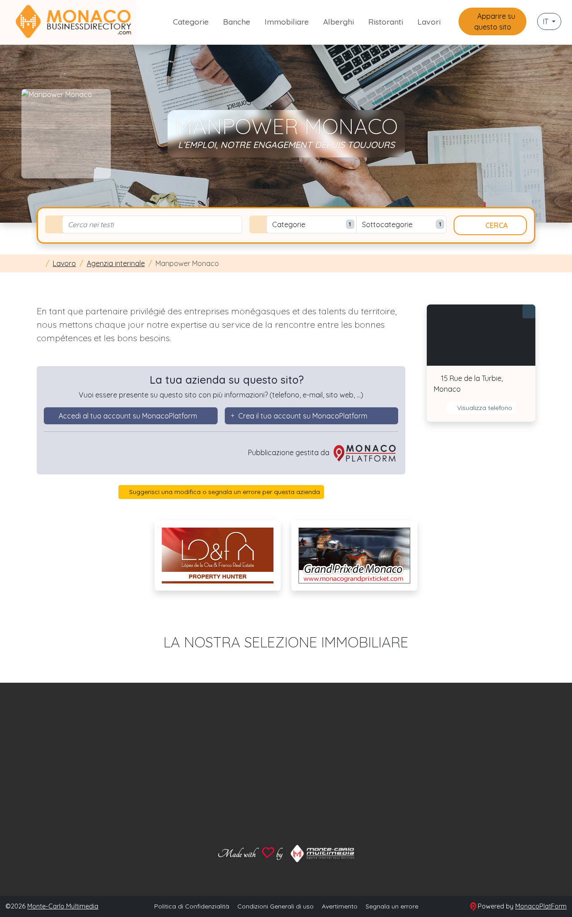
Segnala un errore (392, 906)
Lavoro (64, 263)
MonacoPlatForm (541, 906)
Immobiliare (287, 21)
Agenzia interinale (116, 263)
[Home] (39, 263)
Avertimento (340, 906)
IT (546, 21)
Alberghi (338, 21)
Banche (236, 21)
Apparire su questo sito (494, 21)
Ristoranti (385, 21)
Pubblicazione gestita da (289, 452)
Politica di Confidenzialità (191, 906)
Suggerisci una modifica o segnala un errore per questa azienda (223, 492)
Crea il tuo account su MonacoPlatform (302, 415)
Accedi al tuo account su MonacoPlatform (128, 415)
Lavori (429, 21)
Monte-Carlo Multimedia (62, 906)
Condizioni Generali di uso (275, 906)
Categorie (191, 21)
